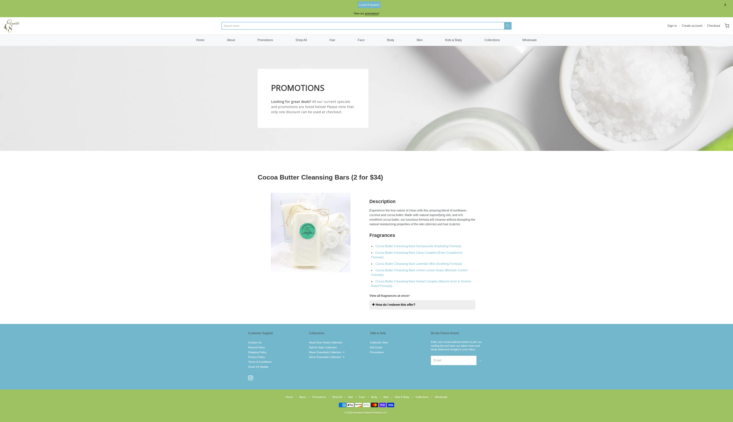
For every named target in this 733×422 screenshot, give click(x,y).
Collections (492, 40)
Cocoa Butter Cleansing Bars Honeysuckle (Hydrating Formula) (418, 246)
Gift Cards (376, 347)
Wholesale (529, 40)
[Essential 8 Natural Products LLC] (11, 26)
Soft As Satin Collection (323, 347)
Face (361, 40)
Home (200, 40)
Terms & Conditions (260, 361)
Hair (332, 40)
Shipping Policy (257, 352)
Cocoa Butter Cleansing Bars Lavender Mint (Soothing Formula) (418, 263)
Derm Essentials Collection (325, 357)
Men (420, 40)
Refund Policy (256, 347)
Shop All (301, 40)
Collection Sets (379, 342)
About (231, 40)
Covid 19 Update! (369, 4)
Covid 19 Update (258, 366)
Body (390, 40)
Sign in (672, 25)
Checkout (713, 25)
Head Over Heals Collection (325, 342)
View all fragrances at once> (389, 295)
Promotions (265, 40)
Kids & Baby (453, 40)
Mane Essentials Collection (325, 352)
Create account (692, 25)
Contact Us (255, 342)
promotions (372, 13)
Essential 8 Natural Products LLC (370, 412)
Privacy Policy (256, 357)
